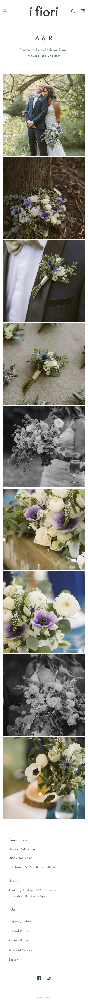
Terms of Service (20, 950)
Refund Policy (19, 931)
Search (13, 959)
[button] (5, 11)
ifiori (48, 997)
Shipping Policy (20, 921)
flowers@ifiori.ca (22, 849)
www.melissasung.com (44, 55)
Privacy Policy (19, 940)
